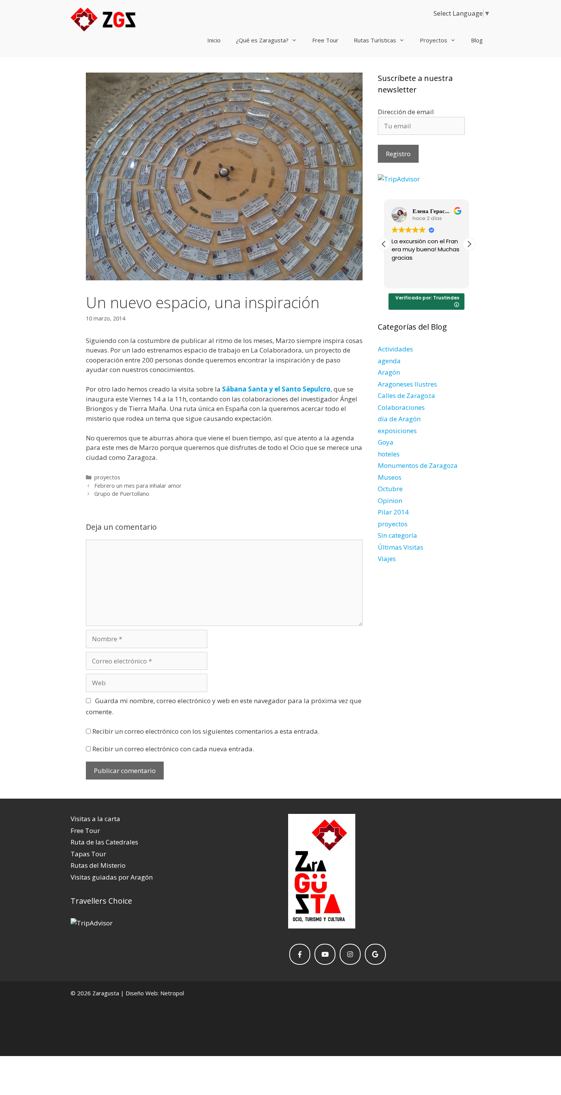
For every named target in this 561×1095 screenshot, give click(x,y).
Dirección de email (406, 111)
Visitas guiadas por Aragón (112, 877)
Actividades (395, 349)
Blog (477, 40)
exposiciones (397, 430)
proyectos (107, 477)
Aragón (389, 372)
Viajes (387, 558)
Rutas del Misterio (98, 865)
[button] (469, 244)
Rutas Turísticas (375, 40)
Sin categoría (397, 535)
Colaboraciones (401, 407)
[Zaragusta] (103, 20)
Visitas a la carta (95, 818)
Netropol (172, 993)
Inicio (214, 40)
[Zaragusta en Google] (375, 954)
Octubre (390, 488)
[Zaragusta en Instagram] (350, 954)
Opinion (390, 500)
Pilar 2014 (393, 512)
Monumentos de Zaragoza (418, 465)
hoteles (389, 454)
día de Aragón (399, 418)
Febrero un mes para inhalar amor (138, 485)
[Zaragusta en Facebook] (299, 954)
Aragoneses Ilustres (407, 384)
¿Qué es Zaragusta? (262, 40)
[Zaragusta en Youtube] (324, 954)
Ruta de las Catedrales (104, 842)
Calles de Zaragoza (406, 395)
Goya (385, 442)
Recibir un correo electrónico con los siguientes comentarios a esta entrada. (205, 731)
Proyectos (433, 40)
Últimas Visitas (400, 547)
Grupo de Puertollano (121, 493)
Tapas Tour (88, 853)
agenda (389, 360)
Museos (389, 477)
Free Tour (325, 40)
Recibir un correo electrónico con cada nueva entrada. (173, 748)
